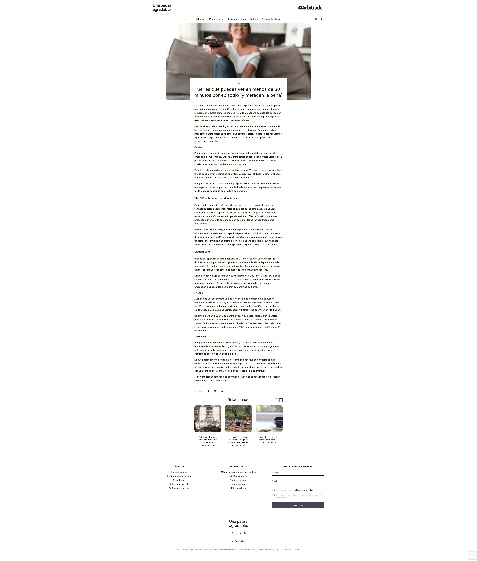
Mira (212, 19)
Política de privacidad (178, 484)
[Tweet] (215, 391)
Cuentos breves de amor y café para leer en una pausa (269, 440)
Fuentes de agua (238, 480)
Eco (243, 19)
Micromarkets (238, 488)
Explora (232, 19)
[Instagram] (240, 533)
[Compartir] (208, 391)
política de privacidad (303, 490)
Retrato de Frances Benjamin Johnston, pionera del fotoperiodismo (207, 441)
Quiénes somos (179, 472)
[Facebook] (232, 533)
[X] (236, 533)
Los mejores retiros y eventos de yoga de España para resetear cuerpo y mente (238, 441)
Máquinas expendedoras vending (238, 472)
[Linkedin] (245, 533)
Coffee (254, 19)
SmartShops (238, 484)
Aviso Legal (179, 480)
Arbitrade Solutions (271, 19)
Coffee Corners (238, 476)
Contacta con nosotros (179, 476)
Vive (221, 19)
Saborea (200, 19)
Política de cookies (179, 488)
